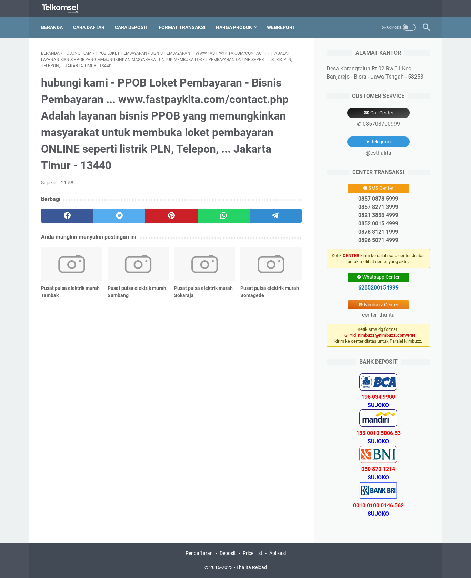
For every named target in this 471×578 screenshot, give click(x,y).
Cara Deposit (131, 27)
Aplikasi (277, 553)
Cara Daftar (88, 27)
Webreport (281, 27)
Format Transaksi (182, 27)
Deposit (228, 553)
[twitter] (119, 216)
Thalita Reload (251, 567)
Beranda (52, 27)
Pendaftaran (199, 553)
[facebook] (67, 216)
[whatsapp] (224, 216)
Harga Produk (234, 27)
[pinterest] (171, 216)
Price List (252, 553)
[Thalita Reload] (64, 8)
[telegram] (276, 216)
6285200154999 (378, 287)
